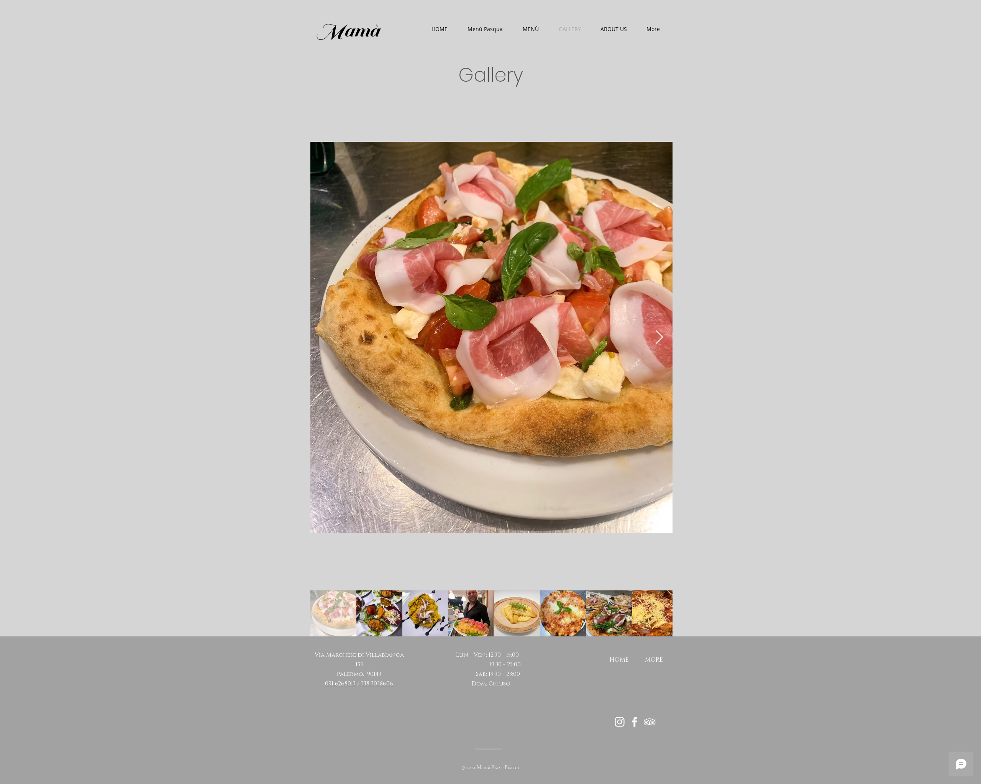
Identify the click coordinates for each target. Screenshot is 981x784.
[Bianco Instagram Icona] (619, 721)
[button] (531, 29)
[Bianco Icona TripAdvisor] (649, 721)
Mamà (347, 31)
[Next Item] (659, 337)
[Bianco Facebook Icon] (634, 721)
